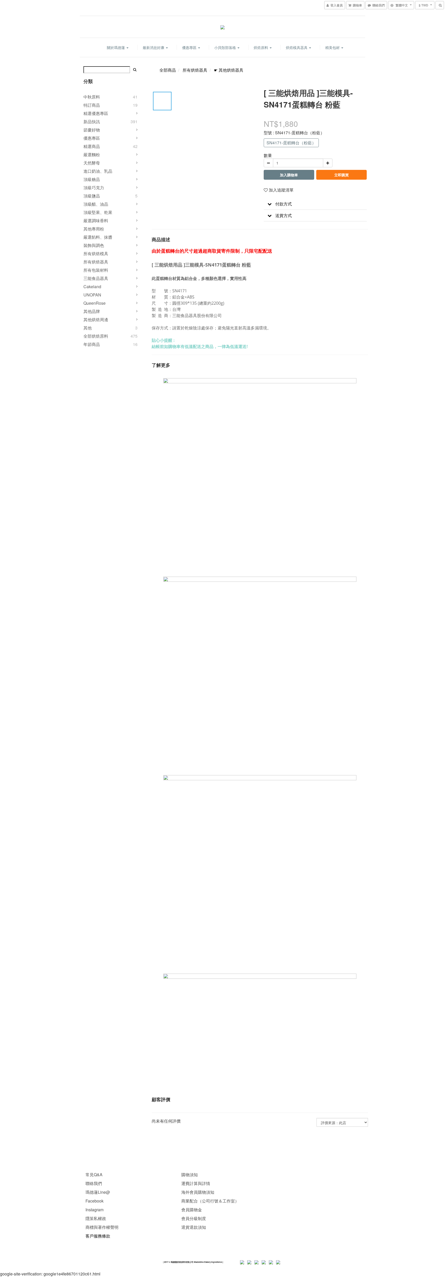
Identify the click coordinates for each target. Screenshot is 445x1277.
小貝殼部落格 (225, 47)
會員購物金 (191, 1210)
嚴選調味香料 (95, 220)
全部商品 (167, 70)
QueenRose (94, 303)
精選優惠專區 (95, 113)
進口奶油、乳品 (97, 171)
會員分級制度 (193, 1218)
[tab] (315, 204)
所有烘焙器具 (95, 262)
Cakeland (92, 286)
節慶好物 (91, 130)
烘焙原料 (261, 47)
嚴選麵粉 (91, 154)
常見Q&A (93, 1175)
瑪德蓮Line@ (97, 1192)
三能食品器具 (95, 278)
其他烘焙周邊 (95, 319)
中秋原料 (91, 97)
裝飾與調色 (93, 245)
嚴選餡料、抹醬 (97, 237)
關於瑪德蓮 (116, 47)
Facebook (94, 1201)
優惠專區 (190, 47)
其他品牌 (91, 311)
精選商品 (91, 146)
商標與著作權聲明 (101, 1227)
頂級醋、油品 (95, 204)
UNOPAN (92, 295)
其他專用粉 (93, 229)
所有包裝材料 (95, 270)
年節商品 (91, 344)
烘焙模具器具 (297, 47)
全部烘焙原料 (95, 336)
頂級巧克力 (93, 187)
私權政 (100, 1218)
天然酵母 (91, 163)
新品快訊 (91, 122)
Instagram (94, 1210)
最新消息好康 (154, 47)
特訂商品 (91, 105)
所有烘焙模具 (95, 253)
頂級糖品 (91, 179)
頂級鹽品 (91, 196)
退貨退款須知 (193, 1227)
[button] (315, 204)
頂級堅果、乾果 (97, 212)
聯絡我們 (93, 1183)
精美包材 (333, 47)
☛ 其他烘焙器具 (228, 70)
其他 (87, 328)
